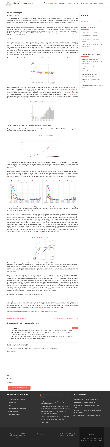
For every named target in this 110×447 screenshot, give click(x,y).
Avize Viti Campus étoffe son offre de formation (55, 416)
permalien (54, 311)
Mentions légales (13, 411)
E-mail (9, 379)
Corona (40, 311)
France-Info (34, 58)
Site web (10, 382)
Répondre (75, 328)
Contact (101, 3)
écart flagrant (39, 307)
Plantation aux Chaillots (89, 35)
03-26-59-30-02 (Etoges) (67, 434)
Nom (9, 375)
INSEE (41, 58)
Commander (93, 3)
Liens (9, 405)
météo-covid (49, 58)
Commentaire (11, 352)
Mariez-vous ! (84, 3)
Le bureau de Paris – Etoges (16, 399)
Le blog (76, 3)
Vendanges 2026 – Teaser (90, 32)
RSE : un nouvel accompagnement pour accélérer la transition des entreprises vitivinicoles (52, 420)
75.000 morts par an (68, 92)
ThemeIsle (99, 440)
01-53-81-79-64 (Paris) (67, 435)
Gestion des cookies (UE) (15, 414)
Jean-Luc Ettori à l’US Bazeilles (91, 50)
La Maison (62, 3)
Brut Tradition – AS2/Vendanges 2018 (66, 318)
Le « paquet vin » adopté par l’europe (84, 405)
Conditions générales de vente (17, 408)
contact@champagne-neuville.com (42, 434)
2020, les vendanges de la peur (17, 318)
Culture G (69, 3)
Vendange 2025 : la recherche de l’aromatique (92, 69)
